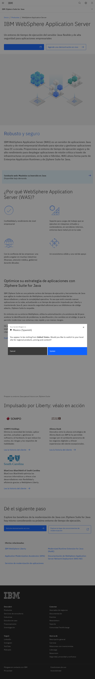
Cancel (12, 351)
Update (52, 351)
